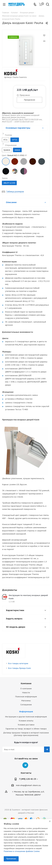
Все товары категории (18, 663)
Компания (26, 683)
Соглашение (26, 704)
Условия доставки (26, 724)
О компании (26, 688)
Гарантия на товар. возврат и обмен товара (26, 728)
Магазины (26, 700)
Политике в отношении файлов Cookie (22, 851)
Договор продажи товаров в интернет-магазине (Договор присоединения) (26, 734)
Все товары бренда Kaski (19, 668)
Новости (26, 692)
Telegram (25, 765)
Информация (26, 711)
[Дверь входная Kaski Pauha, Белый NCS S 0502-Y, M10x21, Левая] (26, 50)
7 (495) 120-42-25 (27, 779)
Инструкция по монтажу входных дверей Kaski (28, 597)
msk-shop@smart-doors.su (28, 785)
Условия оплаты (26, 720)
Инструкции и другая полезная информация (26, 716)
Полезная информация (26, 696)
